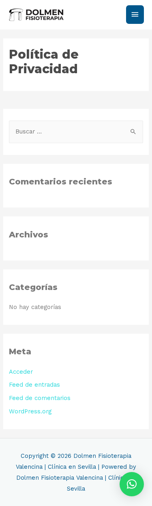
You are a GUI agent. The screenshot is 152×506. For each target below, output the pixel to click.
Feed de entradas (34, 384)
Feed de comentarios (40, 398)
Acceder (21, 371)
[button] (132, 484)
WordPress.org (30, 411)
